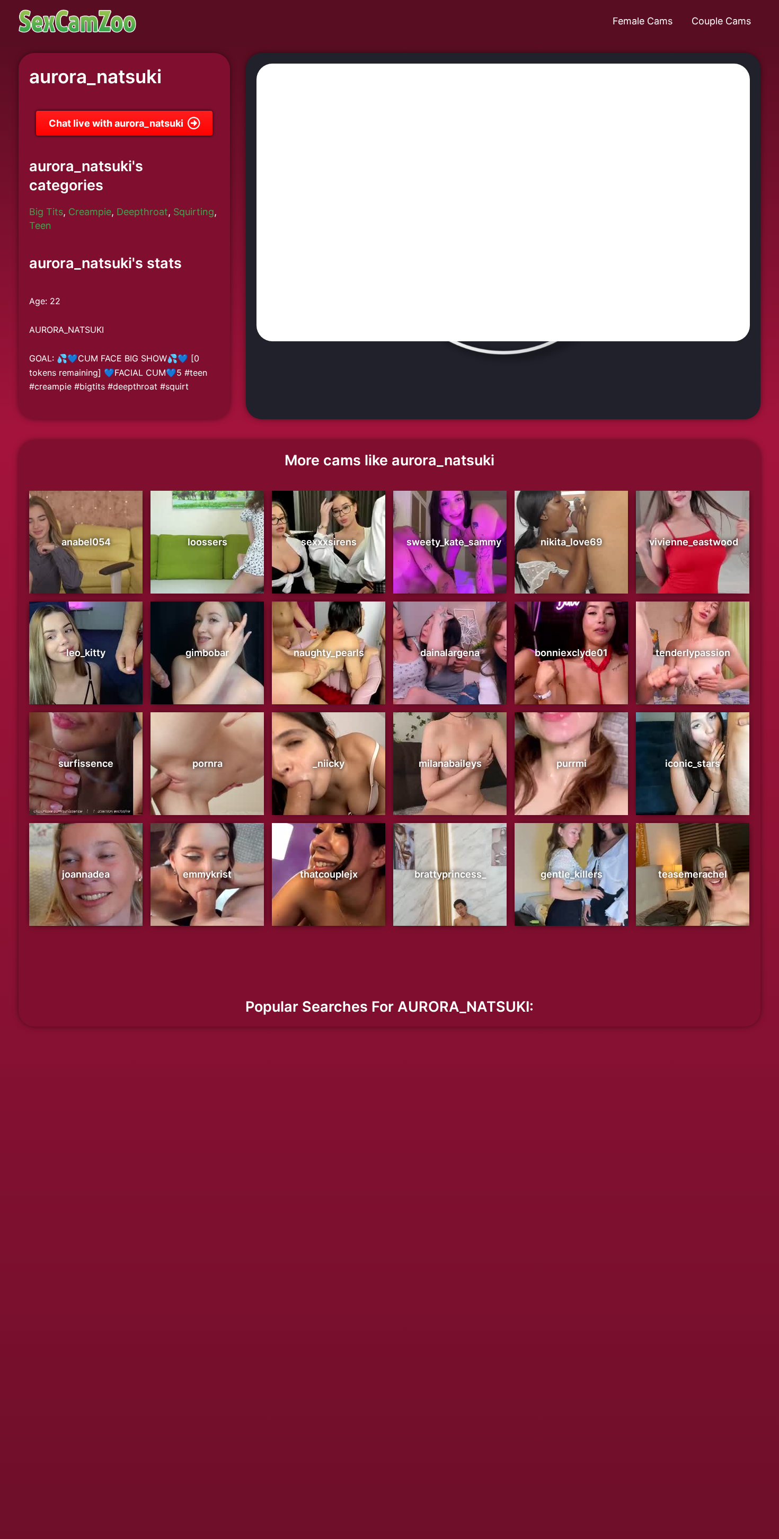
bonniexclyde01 (571, 652)
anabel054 (86, 541)
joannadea (86, 874)
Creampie (89, 211)
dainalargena (450, 652)
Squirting (193, 211)
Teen (40, 225)
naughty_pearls (329, 652)
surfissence (85, 763)
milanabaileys (450, 763)
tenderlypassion (693, 652)
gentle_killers (572, 874)
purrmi (571, 763)
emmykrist (207, 874)
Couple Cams (721, 20)
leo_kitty (85, 652)
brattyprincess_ (450, 874)
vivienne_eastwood (693, 541)
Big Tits (46, 211)
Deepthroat (142, 211)
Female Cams (642, 20)
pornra (207, 763)
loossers (207, 541)
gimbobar (207, 652)
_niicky (328, 763)
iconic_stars (692, 763)
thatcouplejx (329, 874)
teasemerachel (692, 874)
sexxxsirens (329, 541)
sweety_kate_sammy (453, 541)
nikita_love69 (572, 541)
